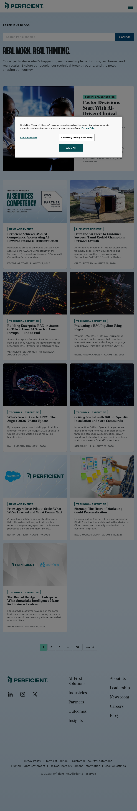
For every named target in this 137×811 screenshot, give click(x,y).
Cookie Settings (28, 137)
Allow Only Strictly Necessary (77, 137)
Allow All (71, 148)
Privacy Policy (89, 128)
